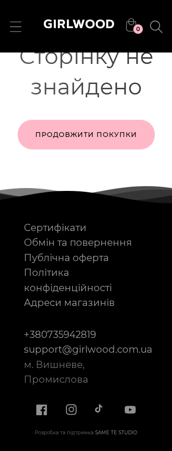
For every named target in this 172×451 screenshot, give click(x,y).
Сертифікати (55, 227)
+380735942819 (60, 334)
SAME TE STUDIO (116, 433)
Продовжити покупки (86, 134)
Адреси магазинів (69, 302)
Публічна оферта (66, 257)
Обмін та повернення (78, 242)
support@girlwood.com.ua (88, 349)
